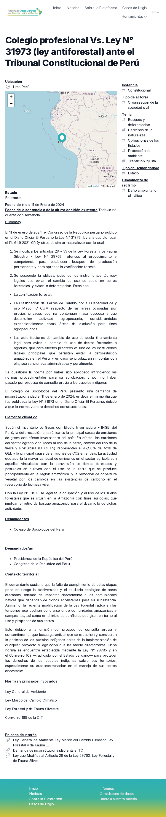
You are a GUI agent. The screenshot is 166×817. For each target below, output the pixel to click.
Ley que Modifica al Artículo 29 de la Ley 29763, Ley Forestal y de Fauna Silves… (64, 758)
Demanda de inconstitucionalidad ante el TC (48, 750)
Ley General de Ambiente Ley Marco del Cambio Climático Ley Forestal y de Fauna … (63, 742)
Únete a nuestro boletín (118, 799)
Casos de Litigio (134, 8)
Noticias (73, 8)
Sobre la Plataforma (101, 8)
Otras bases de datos (117, 794)
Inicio (57, 8)
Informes (107, 788)
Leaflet (95, 186)
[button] (62, 138)
